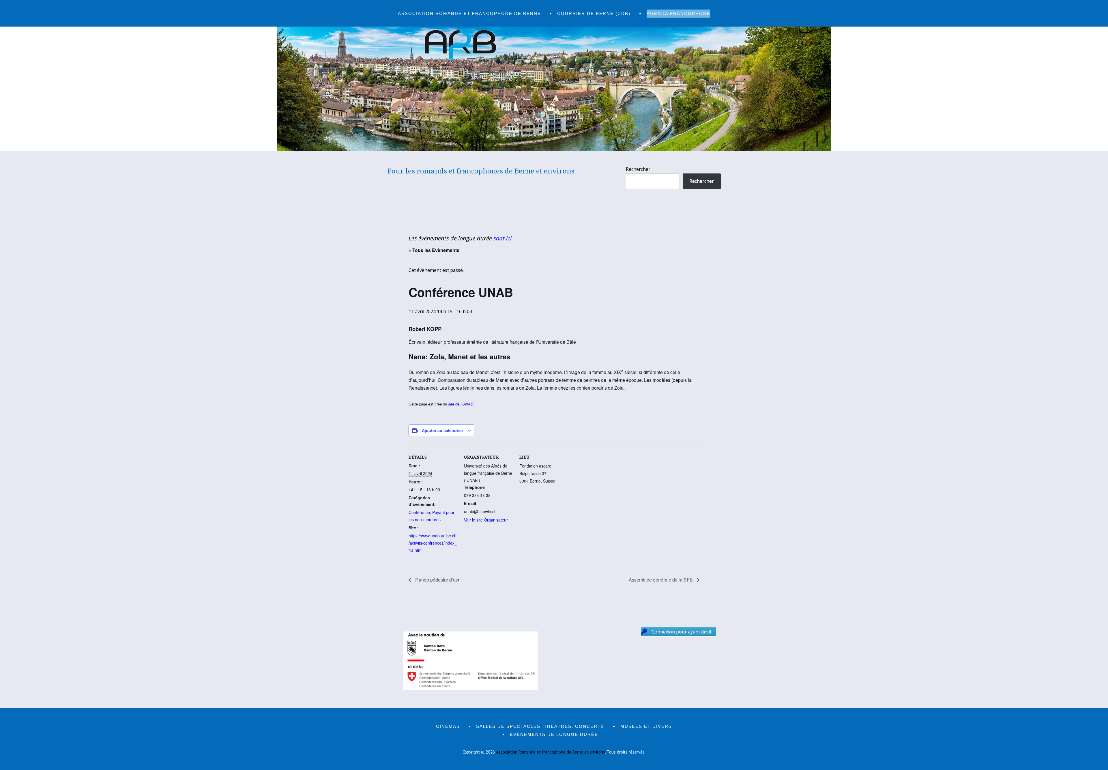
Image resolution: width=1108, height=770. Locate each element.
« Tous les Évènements (434, 250)
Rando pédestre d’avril (438, 579)
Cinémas (448, 726)
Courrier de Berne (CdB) (593, 13)
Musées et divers (646, 726)
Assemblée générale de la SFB (661, 579)
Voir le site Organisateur (486, 520)
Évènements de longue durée (554, 734)
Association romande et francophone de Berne (469, 13)
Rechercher (638, 169)
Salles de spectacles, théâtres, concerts (540, 726)
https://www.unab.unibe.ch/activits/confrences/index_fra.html (433, 543)
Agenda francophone (678, 13)
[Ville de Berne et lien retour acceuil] (554, 149)
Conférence (419, 512)
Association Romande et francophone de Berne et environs (550, 752)
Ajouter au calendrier (442, 430)
